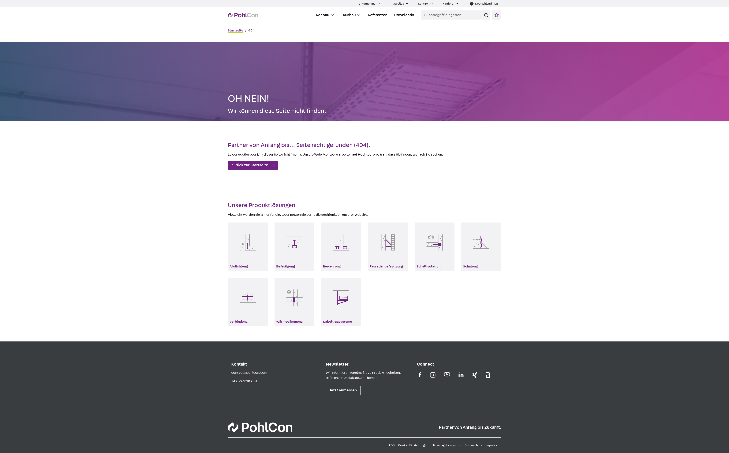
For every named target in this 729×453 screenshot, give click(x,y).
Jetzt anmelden (343, 390)
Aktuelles (398, 3)
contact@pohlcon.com (249, 372)
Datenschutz (473, 445)
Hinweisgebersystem (446, 445)
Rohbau (322, 15)
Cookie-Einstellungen (413, 445)
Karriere (448, 3)
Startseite (235, 30)
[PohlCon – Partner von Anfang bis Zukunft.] (243, 15)
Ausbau (349, 15)
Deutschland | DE (486, 3)
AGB (391, 445)
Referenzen (377, 15)
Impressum (493, 445)
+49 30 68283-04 (244, 381)
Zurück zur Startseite (249, 165)
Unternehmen (368, 3)
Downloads (404, 15)
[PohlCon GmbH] (420, 374)
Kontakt (423, 3)
